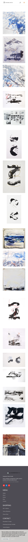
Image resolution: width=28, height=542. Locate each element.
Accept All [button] (12, 539)
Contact (4, 501)
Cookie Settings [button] (5, 539)
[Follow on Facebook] (6, 485)
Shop (4, 499)
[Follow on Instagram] (4, 485)
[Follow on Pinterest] (9, 485)
